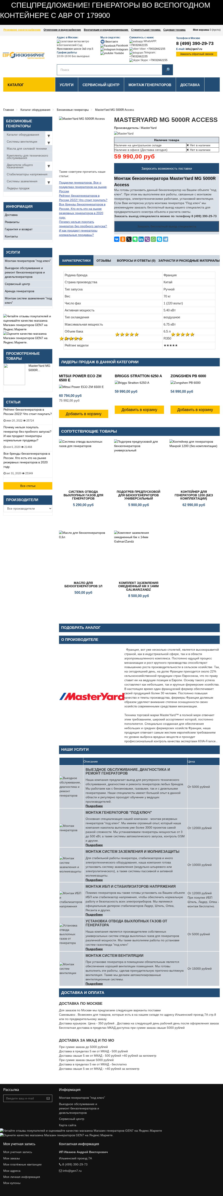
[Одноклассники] (122, 239)
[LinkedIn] (141, 239)
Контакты (11, 236)
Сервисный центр (17, 284)
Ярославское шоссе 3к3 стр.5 (75, 48)
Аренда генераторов (19, 291)
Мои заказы (11, 1158)
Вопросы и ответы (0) (136, 260)
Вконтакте (111, 41)
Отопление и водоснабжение (62, 29)
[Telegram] (165, 239)
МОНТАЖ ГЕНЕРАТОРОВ (149, 85)
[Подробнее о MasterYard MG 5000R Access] (14, 374)
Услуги (67, 85)
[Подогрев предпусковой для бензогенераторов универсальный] (138, 463)
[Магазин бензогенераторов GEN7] (21, 55)
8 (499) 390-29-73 (195, 43)
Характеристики (76, 260)
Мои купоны (11, 1183)
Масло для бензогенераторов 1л (83, 584)
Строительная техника (146, 29)
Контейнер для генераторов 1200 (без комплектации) (194, 495)
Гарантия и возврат (18, 229)
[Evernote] (135, 239)
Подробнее (94, 806)
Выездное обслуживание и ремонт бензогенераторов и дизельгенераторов (25, 272)
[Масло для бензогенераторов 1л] (83, 555)
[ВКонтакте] (116, 239)
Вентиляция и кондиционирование (106, 29)
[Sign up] (48, 1098)
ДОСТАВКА (190, 85)
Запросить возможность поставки (166, 168)
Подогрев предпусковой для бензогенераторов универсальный (138, 495)
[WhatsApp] (153, 239)
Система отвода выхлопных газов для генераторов (83, 495)
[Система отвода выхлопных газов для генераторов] (83, 463)
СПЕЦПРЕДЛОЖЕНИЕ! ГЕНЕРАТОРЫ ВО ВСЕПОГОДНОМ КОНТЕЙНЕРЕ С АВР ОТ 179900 (65, 22)
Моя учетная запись (17, 1152)
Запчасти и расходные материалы (189, 260)
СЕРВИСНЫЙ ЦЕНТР (101, 85)
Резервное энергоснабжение (22, 29)
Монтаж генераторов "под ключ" (28, 261)
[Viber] (147, 239)
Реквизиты (12, 222)
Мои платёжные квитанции (22, 1164)
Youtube (118, 53)
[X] (129, 239)
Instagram (122, 49)
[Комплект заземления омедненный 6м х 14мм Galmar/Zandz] (138, 555)
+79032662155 (138, 45)
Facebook (122, 45)
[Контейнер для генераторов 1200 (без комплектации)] (193, 463)
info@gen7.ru (194, 49)
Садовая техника (174, 29)
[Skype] (159, 239)
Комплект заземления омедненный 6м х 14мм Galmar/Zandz (138, 586)
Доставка (11, 215)
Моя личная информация (21, 1177)
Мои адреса (11, 1170)
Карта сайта (67, 1125)
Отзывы (103, 260)
